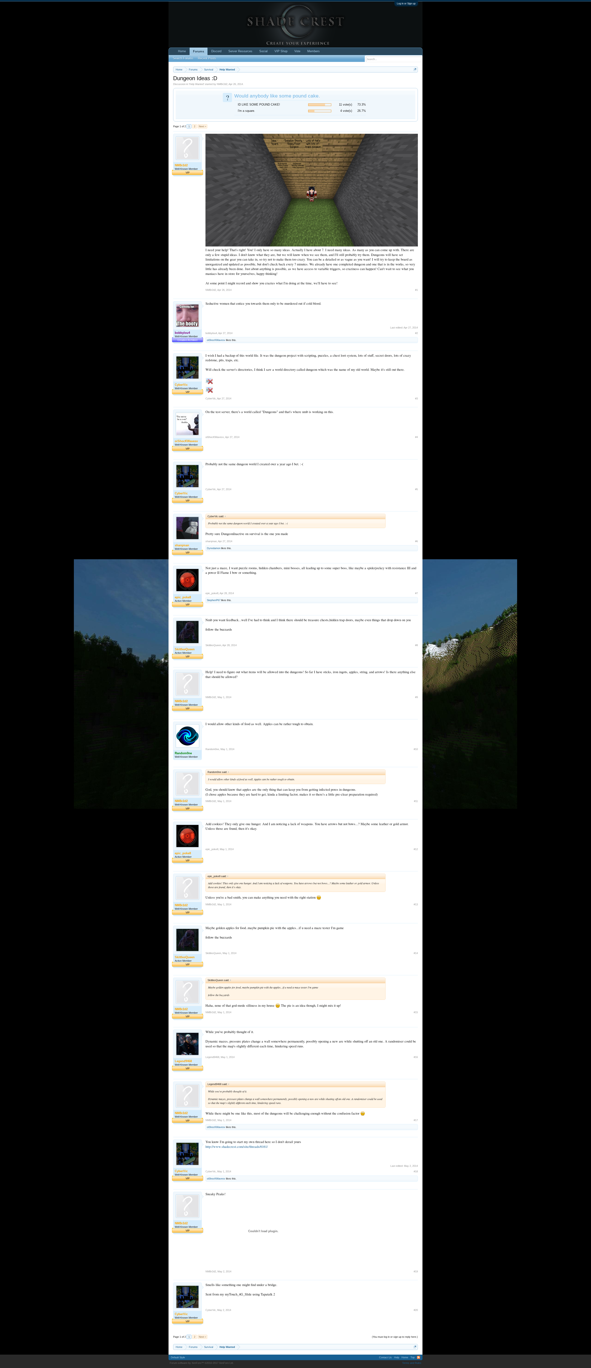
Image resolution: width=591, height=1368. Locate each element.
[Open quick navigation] (414, 69)
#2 (416, 333)
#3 (416, 398)
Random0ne (212, 749)
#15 (416, 1012)
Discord (216, 51)
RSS (418, 1357)
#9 (416, 697)
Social (263, 51)
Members (313, 51)
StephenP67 (213, 600)
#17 (416, 1120)
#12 (416, 849)
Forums (198, 51)
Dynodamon (213, 548)
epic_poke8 (211, 593)
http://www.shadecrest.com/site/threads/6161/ (236, 1146)
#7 (416, 593)
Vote (297, 51)
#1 (416, 290)
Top (412, 1357)
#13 (416, 904)
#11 (416, 801)
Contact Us (385, 1357)
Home (182, 51)
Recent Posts (207, 58)
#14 (416, 953)
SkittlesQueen (213, 645)
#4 (416, 437)
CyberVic (210, 398)
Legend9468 (212, 1057)
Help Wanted (196, 84)
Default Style (178, 1357)
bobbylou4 (211, 333)
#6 (416, 541)
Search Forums (183, 58)
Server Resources (240, 51)
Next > (202, 126)
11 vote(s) (345, 104)
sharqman (211, 541)
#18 (416, 1171)
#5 (416, 489)
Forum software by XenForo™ (202, 1363)
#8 (416, 645)
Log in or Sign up (406, 3)
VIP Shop (280, 51)
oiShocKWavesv (216, 340)
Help (396, 1357)
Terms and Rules (411, 1363)
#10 (416, 749)
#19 (416, 1271)
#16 (416, 1057)
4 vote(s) (346, 110)
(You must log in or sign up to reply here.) (395, 1336)
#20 (416, 1310)
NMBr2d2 (222, 84)
